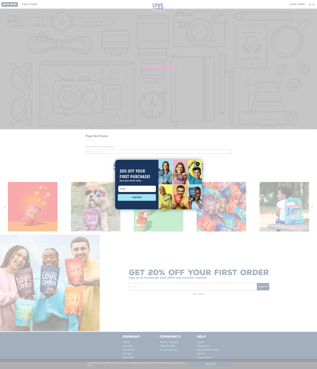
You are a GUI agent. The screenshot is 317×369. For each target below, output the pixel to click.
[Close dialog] (198, 164)
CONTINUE (136, 197)
